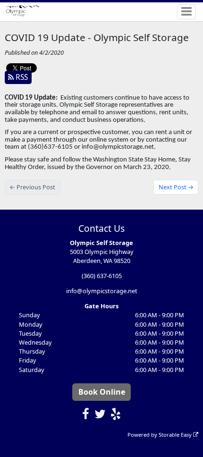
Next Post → (176, 187)
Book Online (101, 392)
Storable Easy (176, 434)
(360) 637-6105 (102, 275)
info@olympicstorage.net (101, 291)
